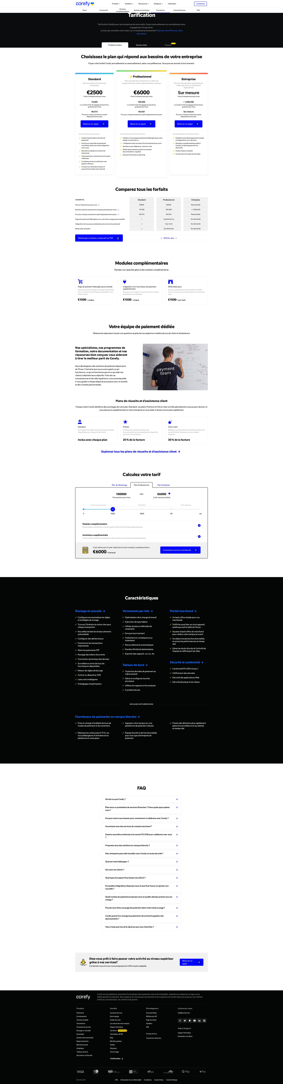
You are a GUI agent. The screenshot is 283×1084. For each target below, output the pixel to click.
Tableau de (133, 665)
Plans (85, 10)
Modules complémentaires (122, 10)
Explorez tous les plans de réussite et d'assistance (139, 451)
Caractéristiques (179, 10)
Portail (181, 611)
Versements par (135, 611)
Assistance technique (141, 10)
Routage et (88, 611)
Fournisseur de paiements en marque (105, 716)
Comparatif (103, 10)
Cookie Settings (171, 1080)
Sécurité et (185, 662)
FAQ (198, 10)
